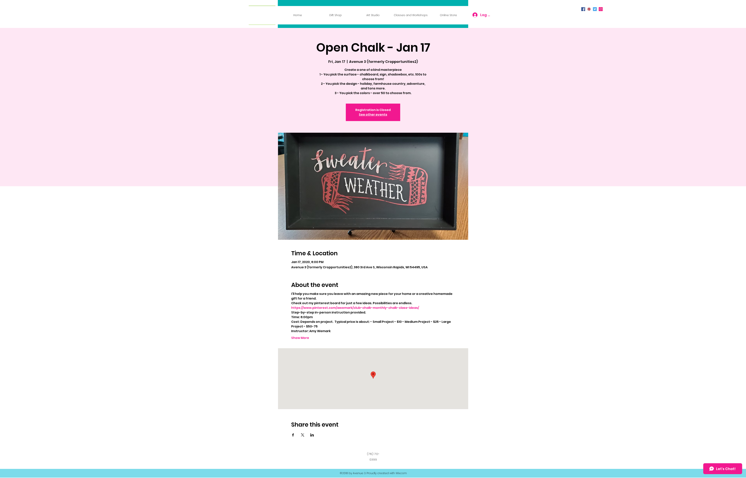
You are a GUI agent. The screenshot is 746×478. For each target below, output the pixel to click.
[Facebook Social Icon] (583, 9)
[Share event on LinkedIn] (312, 434)
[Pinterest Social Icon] (589, 9)
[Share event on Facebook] (293, 434)
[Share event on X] (302, 434)
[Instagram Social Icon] (601, 9)
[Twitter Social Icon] (595, 9)
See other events (373, 114)
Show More (300, 338)
